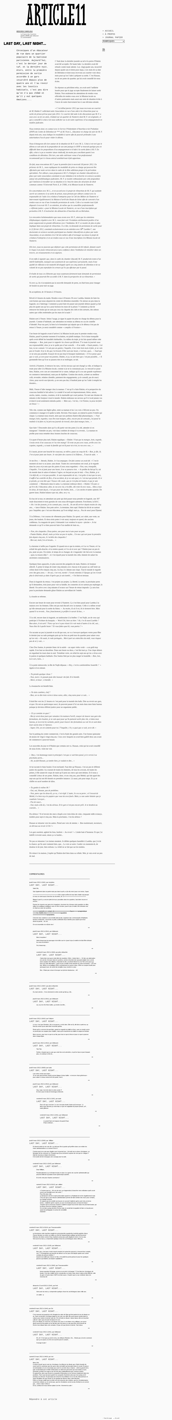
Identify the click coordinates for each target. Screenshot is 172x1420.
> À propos (108, 34)
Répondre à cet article (43, 1399)
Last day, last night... (43, 885)
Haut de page (108, 1418)
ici (92, 961)
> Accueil (108, 31)
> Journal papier (112, 37)
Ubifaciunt (35, 36)
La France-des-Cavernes (28, 34)
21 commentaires (26, 37)
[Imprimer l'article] (103, 50)
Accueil (117, 1418)
